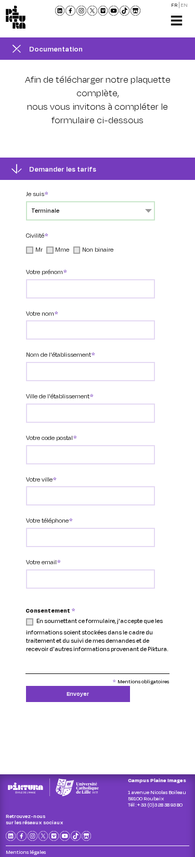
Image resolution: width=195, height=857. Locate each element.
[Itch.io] (135, 11)
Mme (62, 249)
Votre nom (40, 313)
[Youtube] (114, 11)
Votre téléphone (47, 520)
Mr (39, 249)
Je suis (35, 193)
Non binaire (97, 249)
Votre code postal (49, 437)
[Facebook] (70, 11)
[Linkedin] (60, 11)
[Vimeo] (103, 11)
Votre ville (39, 479)
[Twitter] (92, 11)
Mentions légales (26, 851)
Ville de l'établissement (57, 396)
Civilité (35, 235)
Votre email (41, 561)
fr (174, 5)
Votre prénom (44, 271)
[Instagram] (81, 11)
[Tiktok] (124, 11)
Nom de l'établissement (58, 354)
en (184, 5)
